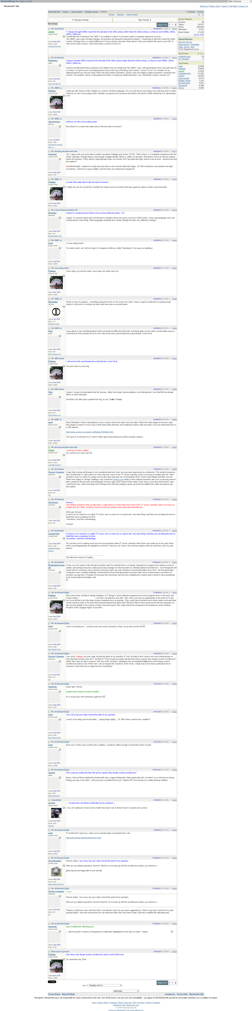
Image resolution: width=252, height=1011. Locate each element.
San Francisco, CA (54, 354)
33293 (175, 623)
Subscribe (128, 1003)
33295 (175, 684)
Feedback (156, 1003)
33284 (175, 358)
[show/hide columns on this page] (202, 15)
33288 (175, 469)
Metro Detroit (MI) (54, 796)
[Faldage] (56, 108)
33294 (175, 653)
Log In (201, 12)
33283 (175, 328)
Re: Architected (57, 29)
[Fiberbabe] (56, 315)
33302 (175, 888)
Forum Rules (54, 994)
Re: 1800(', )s (56, 88)
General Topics (76, 12)
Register (191, 12)
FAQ (134, 1003)
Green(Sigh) (56, 800)
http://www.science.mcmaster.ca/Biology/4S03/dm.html (89, 432)
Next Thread (143, 20)
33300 (175, 830)
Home (94, 1003)
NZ (49, 495)
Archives (141, 1003)
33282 (175, 299)
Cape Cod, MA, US (54, 83)
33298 (175, 770)
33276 (175, 119)
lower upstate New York (56, 884)
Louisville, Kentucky (54, 46)
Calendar (120, 15)
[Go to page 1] (169, 25)
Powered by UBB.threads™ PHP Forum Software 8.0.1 (126, 1010)
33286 (175, 419)
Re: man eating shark (60, 268)
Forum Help (182, 994)
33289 (175, 499)
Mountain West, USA (55, 236)
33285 (175, 389)
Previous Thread (81, 20)
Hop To (85, 985)
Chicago (51, 826)
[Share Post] (169, 29)
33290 (175, 531)
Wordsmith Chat (133, 1005)
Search (224, 6)
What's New (214, 6)
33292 (175, 592)
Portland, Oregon (53, 324)
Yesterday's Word (116, 1003)
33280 (175, 240)
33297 (175, 742)
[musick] (56, 817)
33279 (175, 210)
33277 (175, 151)
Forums (66, 12)
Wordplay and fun (91, 12)
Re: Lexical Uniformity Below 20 (64, 210)
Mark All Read (68, 994)
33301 (175, 858)
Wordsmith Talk (54, 12)
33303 (175, 924)
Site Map (233, 6)
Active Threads (132, 15)
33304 (175, 951)
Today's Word (103, 1003)
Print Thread (52, 24)
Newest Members (185, 39)
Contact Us (243, 6)
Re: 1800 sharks (57, 358)
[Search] (199, 15)
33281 (175, 268)
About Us (204, 6)
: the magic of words (16, 1)
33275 (175, 88)
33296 (175, 712)
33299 (175, 800)
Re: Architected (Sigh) (60, 593)
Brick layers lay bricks (60, 952)
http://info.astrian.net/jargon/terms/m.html (83, 838)
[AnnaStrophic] (56, 876)
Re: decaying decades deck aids (64, 151)
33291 (175, 562)
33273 (175, 29)
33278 (175, 179)
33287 (175, 447)
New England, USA (54, 649)
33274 (175, 58)
